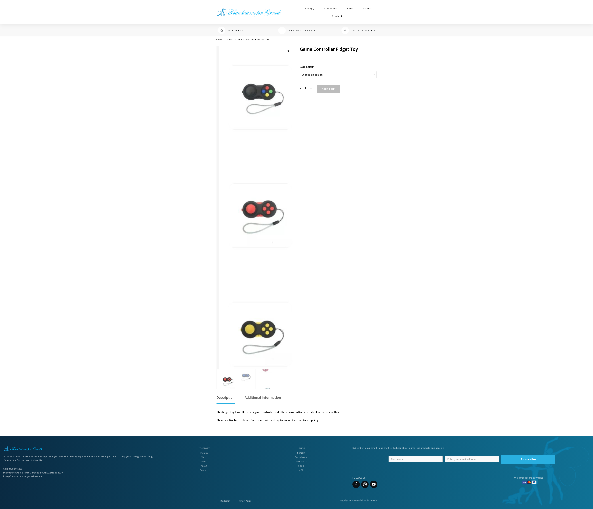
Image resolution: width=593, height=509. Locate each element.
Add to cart (329, 88)
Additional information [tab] (263, 397)
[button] (288, 51)
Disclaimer (225, 501)
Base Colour (307, 67)
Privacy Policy (245, 501)
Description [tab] (226, 397)
